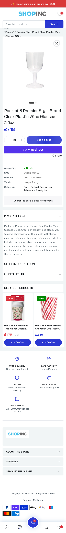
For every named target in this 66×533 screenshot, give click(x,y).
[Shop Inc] (32, 14)
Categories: (10, 187)
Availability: (10, 168)
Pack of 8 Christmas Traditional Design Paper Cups (16, 327)
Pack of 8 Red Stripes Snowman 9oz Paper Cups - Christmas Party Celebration (48, 327)
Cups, (27, 187)
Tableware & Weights (35, 190)
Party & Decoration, (41, 187)
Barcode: (9, 177)
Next (59, 320)
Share (58, 155)
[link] (6, 527)
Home (6, 28)
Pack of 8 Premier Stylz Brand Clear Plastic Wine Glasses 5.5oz (32, 116)
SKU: (6, 172)
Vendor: (8, 182)
